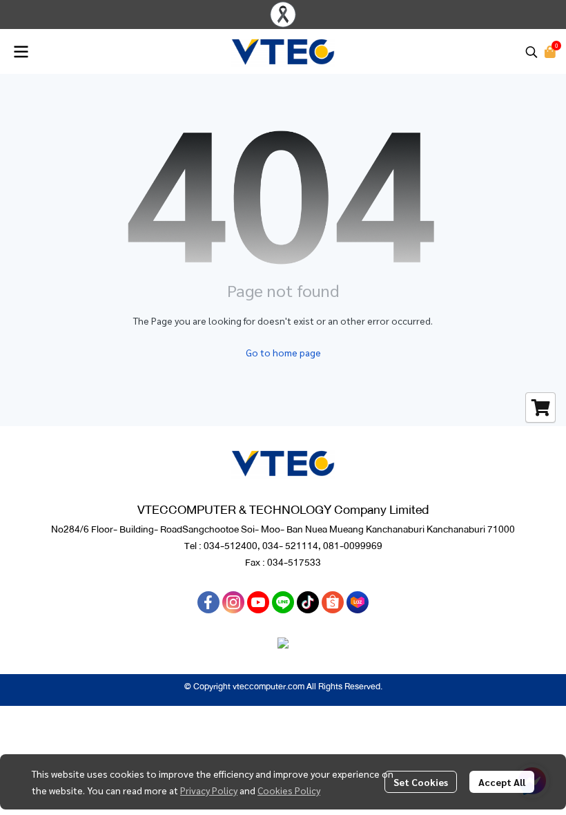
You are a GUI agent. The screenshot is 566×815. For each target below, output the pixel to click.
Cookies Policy (288, 790)
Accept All (501, 782)
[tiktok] (308, 602)
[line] (283, 602)
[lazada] (358, 602)
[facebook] (208, 602)
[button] (531, 51)
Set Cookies (420, 782)
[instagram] (233, 602)
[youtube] (258, 602)
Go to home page (283, 352)
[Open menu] (21, 52)
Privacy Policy (208, 790)
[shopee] (333, 602)
